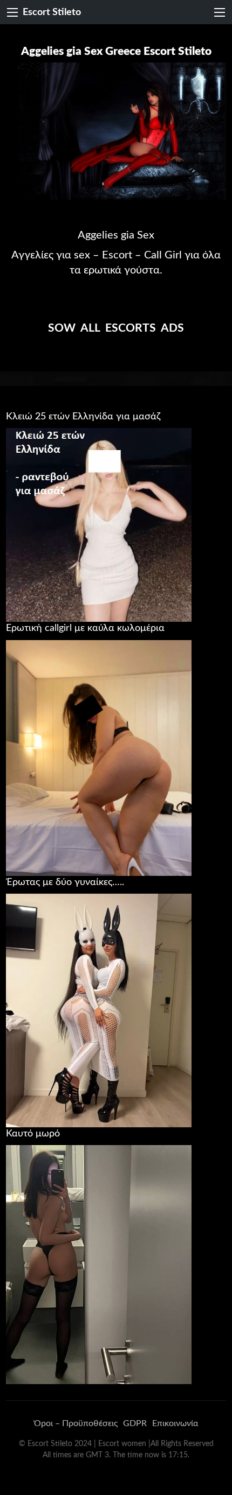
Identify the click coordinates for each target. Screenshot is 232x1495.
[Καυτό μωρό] (99, 1264)
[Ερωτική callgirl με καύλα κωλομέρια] (99, 757)
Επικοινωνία (175, 1423)
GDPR (135, 1423)
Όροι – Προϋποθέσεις (76, 1423)
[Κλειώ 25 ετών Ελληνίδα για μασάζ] (99, 524)
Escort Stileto (52, 12)
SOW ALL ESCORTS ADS (116, 328)
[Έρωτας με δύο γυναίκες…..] (99, 1010)
